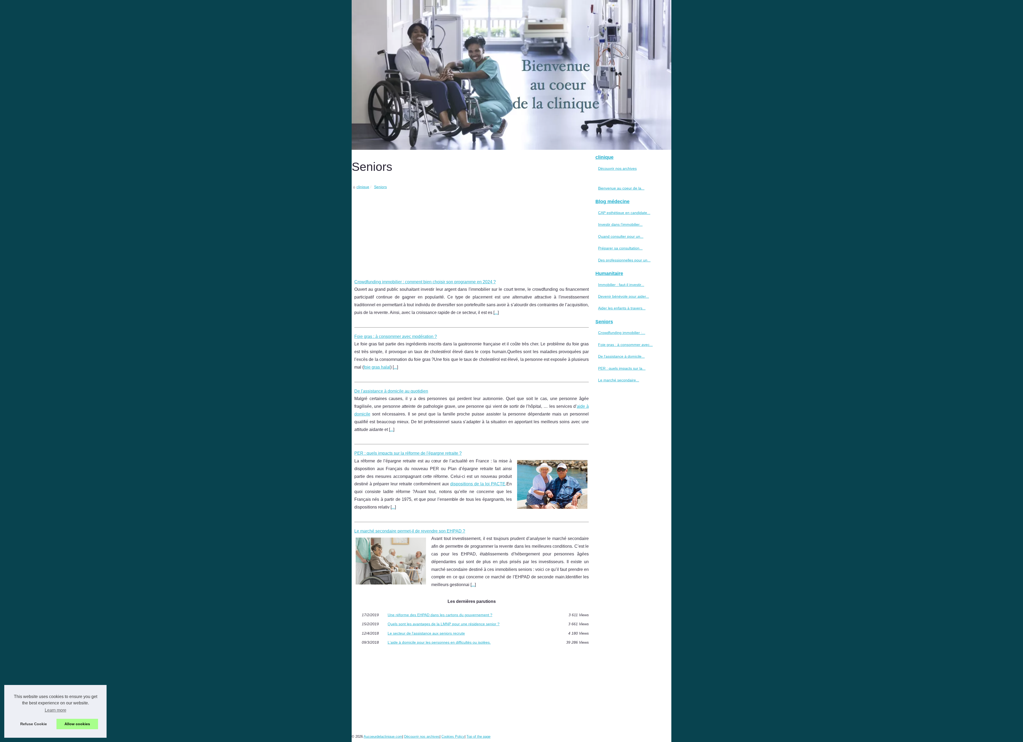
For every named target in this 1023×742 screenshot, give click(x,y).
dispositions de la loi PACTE (477, 484)
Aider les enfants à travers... (622, 308)
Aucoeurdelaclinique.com (383, 737)
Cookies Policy (453, 737)
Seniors (380, 187)
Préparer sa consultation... (620, 248)
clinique (362, 187)
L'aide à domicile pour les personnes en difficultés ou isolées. (439, 642)
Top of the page (478, 737)
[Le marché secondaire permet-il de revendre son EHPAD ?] (391, 560)
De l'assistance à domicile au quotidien (391, 391)
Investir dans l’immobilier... (620, 224)
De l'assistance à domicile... (621, 356)
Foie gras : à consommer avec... (625, 344)
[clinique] (511, 75)
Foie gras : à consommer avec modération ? (395, 336)
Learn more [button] (55, 710)
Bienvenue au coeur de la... (621, 188)
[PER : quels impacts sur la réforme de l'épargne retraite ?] (552, 484)
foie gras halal (377, 367)
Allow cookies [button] (77, 724)
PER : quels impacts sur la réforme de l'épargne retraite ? (408, 453)
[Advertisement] (471, 230)
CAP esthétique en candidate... (624, 213)
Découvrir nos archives (617, 168)
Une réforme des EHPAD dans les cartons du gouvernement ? (440, 615)
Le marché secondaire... (618, 380)
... (496, 312)
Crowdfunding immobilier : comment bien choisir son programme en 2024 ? (425, 282)
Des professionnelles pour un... (624, 260)
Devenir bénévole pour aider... (623, 296)
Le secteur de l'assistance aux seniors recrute (426, 633)
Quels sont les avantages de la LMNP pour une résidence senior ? (444, 624)
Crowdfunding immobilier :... (621, 332)
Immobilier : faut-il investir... (621, 285)
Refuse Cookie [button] (33, 724)
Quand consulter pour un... (620, 236)
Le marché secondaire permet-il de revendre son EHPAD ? (409, 531)
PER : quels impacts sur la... (622, 368)
